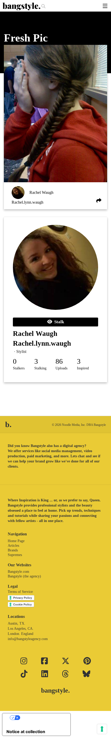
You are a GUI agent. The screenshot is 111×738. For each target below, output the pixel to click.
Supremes (15, 555)
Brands (13, 550)
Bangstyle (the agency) (24, 576)
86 (59, 361)
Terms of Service (20, 592)
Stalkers (19, 368)
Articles (13, 546)
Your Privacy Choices (41, 717)
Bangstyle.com (18, 572)
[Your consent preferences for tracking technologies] (102, 729)
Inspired (83, 368)
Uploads (61, 368)
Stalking (40, 368)
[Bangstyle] (22, 6)
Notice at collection (25, 731)
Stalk (58, 321)
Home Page (16, 541)
